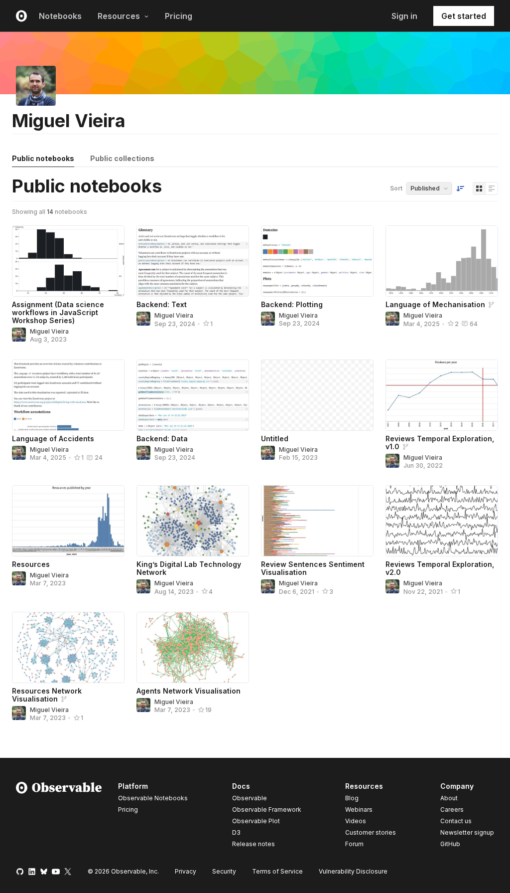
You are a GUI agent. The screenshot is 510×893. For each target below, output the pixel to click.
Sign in (404, 16)
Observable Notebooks (153, 798)
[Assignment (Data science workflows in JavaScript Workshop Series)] (68, 261)
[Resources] (68, 520)
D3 (236, 832)
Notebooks (60, 16)
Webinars (359, 809)
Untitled (274, 438)
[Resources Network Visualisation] (68, 647)
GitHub (450, 844)
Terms (277, 871)
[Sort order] (460, 188)
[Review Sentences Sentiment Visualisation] (317, 520)
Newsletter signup (467, 832)
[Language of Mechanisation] (441, 261)
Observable (249, 798)
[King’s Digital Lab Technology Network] (192, 520)
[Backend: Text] (192, 261)
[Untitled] (317, 395)
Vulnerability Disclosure (353, 871)
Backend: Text (161, 304)
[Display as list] (492, 188)
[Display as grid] (479, 188)
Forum (354, 844)
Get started (463, 16)
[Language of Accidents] (68, 395)
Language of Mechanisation (435, 304)
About (449, 798)
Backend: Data (162, 438)
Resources (119, 16)
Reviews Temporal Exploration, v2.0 (439, 568)
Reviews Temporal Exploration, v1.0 (439, 442)
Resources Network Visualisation (47, 695)
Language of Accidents (53, 438)
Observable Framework (266, 809)
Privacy (185, 871)
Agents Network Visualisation (188, 691)
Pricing (178, 16)
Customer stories (370, 832)
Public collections (122, 158)
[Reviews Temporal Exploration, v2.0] (441, 520)
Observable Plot (256, 821)
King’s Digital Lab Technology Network (188, 568)
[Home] (59, 817)
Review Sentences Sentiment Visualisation (313, 568)
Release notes (253, 844)
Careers (452, 809)
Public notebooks (43, 158)
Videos (355, 821)
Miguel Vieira (49, 331)
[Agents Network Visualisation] (192, 647)
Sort (396, 188)
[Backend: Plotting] (317, 261)
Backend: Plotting (292, 304)
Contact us (456, 821)
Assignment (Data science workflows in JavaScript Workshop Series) (58, 312)
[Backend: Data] (192, 395)
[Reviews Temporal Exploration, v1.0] (441, 395)
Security (224, 871)
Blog (352, 798)
